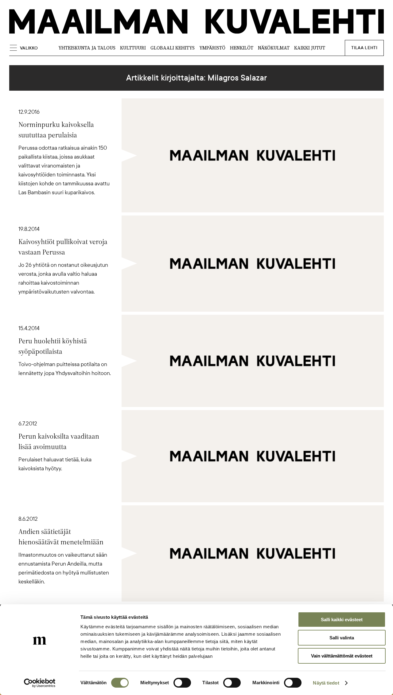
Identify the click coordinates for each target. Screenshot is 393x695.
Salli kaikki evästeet (342, 619)
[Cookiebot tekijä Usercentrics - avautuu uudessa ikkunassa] (40, 683)
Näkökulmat (274, 48)
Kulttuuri (133, 48)
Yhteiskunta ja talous (86, 48)
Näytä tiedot (326, 682)
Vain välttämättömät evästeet (341, 655)
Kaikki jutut (309, 48)
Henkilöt (241, 48)
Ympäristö (212, 48)
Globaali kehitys (172, 48)
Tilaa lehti (364, 48)
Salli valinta (341, 637)
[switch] (182, 683)
